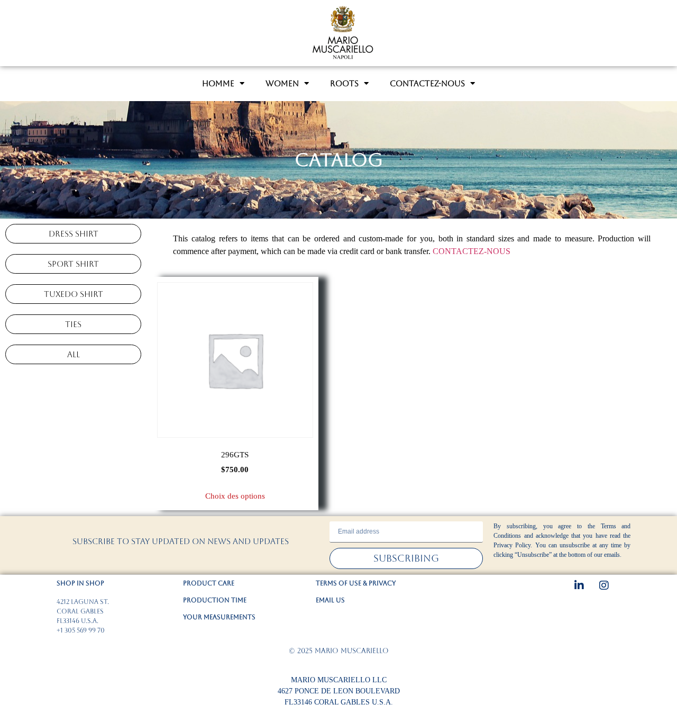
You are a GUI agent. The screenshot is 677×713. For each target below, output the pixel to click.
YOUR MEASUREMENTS (219, 617)
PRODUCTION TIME (214, 600)
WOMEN (282, 83)
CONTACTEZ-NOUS (427, 83)
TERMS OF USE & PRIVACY (356, 583)
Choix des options (235, 496)
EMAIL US (330, 600)
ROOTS (344, 83)
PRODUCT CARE (208, 583)
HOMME (218, 83)
